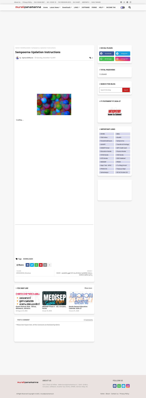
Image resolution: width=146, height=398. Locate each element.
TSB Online (104, 137)
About (108, 394)
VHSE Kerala (104, 155)
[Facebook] (27, 265)
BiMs (118, 134)
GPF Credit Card (122, 148)
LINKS (76, 7)
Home (45, 7)
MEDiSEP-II (86, 2)
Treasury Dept (121, 169)
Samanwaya (104, 172)
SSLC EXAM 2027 (39, 2)
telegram (124, 53)
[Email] (45, 265)
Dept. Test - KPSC (106, 165)
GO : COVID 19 (51, 2)
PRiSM (119, 162)
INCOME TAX (111, 7)
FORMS (94, 7)
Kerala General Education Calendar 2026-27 (78, 307)
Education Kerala (106, 151)
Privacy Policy (27, 2)
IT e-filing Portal (122, 165)
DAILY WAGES (96, 2)
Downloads (66, 7)
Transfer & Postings (123, 144)
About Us (17, 2)
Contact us (115, 394)
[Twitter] (32, 265)
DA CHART (76, 2)
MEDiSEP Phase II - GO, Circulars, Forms (54, 307)
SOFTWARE (86, 7)
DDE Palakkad (121, 158)
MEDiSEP (103, 162)
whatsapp (108, 59)
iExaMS (119, 137)
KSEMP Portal (105, 148)
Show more (88, 288)
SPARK (103, 134)
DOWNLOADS (25, 48)
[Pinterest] (41, 265)
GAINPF (103, 144)
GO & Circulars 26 (122, 172)
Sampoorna (120, 141)
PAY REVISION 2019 (64, 2)
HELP (101, 7)
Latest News (54, 7)
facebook (108, 53)
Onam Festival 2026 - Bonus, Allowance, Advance (26, 307)
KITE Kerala (104, 158)
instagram (124, 59)
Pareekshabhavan (106, 141)
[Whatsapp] (36, 265)
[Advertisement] (73, 28)
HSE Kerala (120, 155)
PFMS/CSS (104, 169)
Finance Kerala (121, 151)
